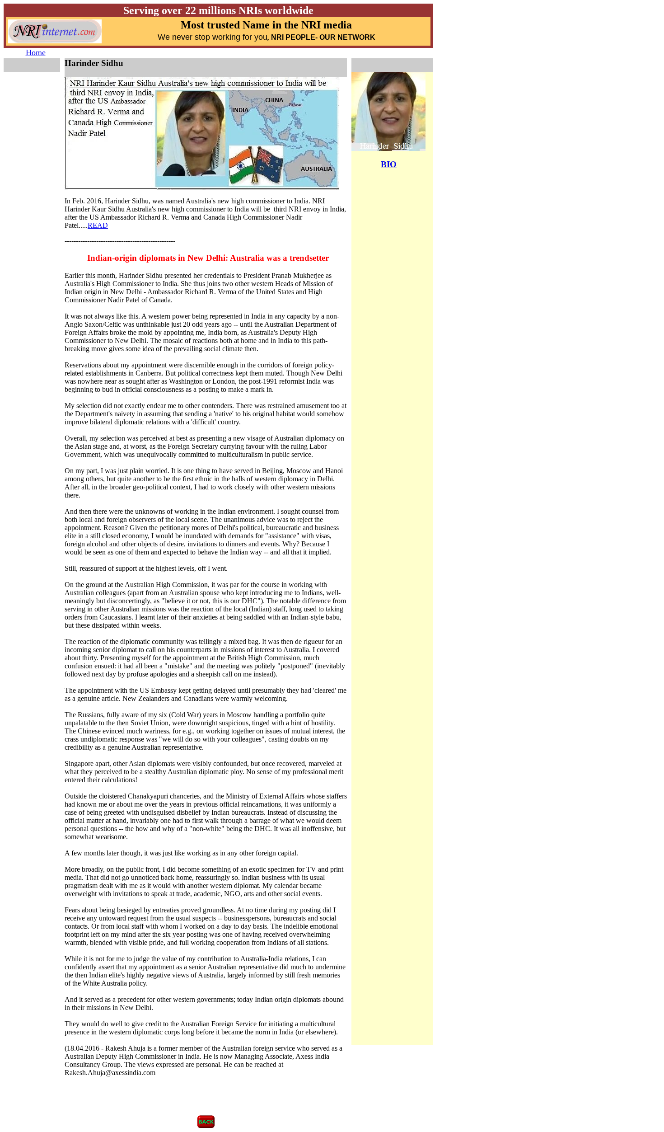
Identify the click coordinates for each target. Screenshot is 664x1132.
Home (36, 52)
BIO (389, 164)
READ (98, 225)
